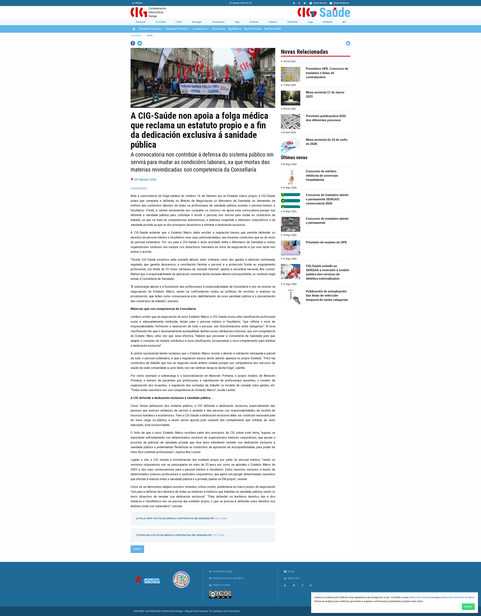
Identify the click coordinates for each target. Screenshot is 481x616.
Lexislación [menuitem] (199, 28)
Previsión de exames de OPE (326, 242)
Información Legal (222, 571)
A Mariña (328, 21)
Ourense (253, 21)
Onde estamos (341, 3)
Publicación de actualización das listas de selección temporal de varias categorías (327, 295)
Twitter (139, 43)
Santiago (197, 21)
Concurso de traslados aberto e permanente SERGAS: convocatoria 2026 (327, 199)
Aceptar (468, 606)
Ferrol (179, 21)
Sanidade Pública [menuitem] (149, 28)
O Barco (272, 21)
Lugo (310, 21)
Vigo (237, 21)
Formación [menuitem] (218, 28)
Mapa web (293, 578)
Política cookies (221, 584)
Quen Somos (320, 3)
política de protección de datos (457, 597)
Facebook (133, 43)
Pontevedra (218, 21)
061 (344, 21)
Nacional (140, 21)
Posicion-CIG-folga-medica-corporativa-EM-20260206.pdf (181, 535)
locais (290, 571)
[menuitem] (134, 29)
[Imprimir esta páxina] (348, 43)
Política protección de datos (227, 578)
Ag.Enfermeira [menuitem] (253, 28)
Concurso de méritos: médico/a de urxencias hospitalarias (322, 175)
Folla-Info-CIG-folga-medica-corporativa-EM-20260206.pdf (182, 518)
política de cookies (419, 597)
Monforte (292, 21)
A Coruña (161, 21)
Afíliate (138, 3)
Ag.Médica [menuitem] (234, 28)
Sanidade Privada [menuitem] (176, 28)
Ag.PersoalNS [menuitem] (273, 28)
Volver (137, 549)
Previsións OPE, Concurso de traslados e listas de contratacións (327, 73)
